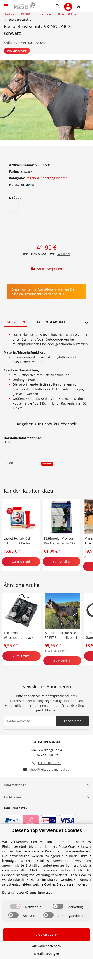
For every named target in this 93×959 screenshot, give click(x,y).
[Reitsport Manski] (24, 6)
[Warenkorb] (78, 5)
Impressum (46, 892)
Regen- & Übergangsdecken (47, 178)
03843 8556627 (49, 763)
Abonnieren (72, 721)
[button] (58, 6)
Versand (63, 254)
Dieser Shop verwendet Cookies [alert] (46, 830)
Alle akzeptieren (47, 934)
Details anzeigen (46, 954)
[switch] (15, 906)
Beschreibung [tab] (16, 322)
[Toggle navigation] (6, 4)
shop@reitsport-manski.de (49, 769)
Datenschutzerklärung (27, 701)
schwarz (47, 463)
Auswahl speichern (46, 946)
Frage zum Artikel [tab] (50, 322)
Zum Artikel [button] (21, 561)
